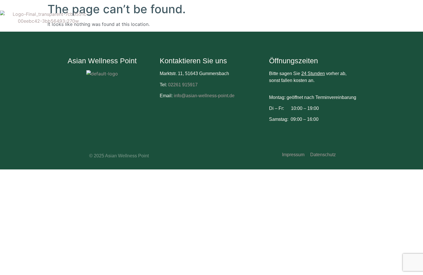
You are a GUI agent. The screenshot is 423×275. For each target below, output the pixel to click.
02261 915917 (183, 84)
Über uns (291, 13)
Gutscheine (364, 13)
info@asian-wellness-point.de (204, 95)
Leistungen (326, 13)
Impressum (293, 154)
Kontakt (290, 25)
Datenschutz (323, 154)
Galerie (397, 13)
